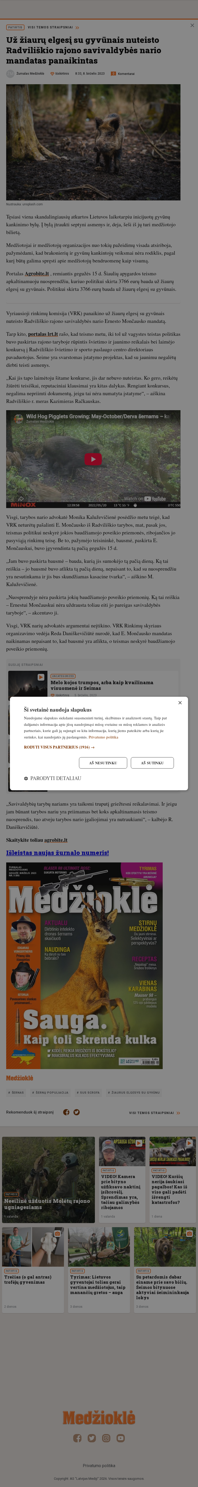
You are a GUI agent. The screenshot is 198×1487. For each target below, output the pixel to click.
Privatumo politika (103, 736)
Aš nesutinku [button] (103, 763)
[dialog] (99, 743)
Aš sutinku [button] (152, 763)
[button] (99, 747)
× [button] (180, 703)
